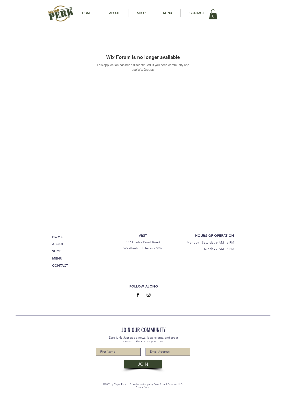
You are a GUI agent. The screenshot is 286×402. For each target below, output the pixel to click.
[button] (114, 13)
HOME (57, 237)
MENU (57, 258)
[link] (213, 14)
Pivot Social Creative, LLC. (168, 384)
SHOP (56, 251)
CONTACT (60, 265)
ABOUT (58, 244)
